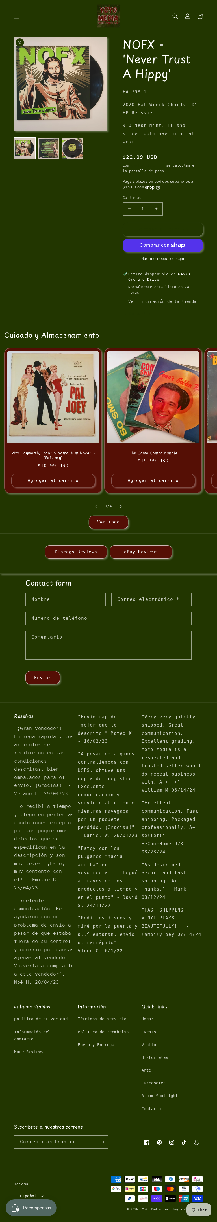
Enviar (42, 677)
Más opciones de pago (163, 259)
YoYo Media (151, 1209)
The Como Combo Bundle (153, 453)
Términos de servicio (102, 1019)
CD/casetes (154, 1083)
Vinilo (149, 1044)
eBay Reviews (141, 551)
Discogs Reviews (76, 551)
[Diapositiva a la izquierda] (96, 506)
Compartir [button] (140, 313)
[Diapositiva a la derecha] (121, 506)
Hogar (148, 1019)
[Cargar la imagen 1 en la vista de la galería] (24, 148)
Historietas (155, 1057)
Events (149, 1032)
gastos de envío (147, 165)
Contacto (151, 1108)
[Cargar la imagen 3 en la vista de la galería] (72, 148)
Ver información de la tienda (162, 301)
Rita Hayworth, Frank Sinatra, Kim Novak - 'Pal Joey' (53, 455)
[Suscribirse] (102, 1142)
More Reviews (28, 1051)
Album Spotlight (160, 1095)
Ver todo (108, 522)
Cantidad (132, 197)
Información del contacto (32, 1035)
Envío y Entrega (96, 1044)
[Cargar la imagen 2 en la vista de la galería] (48, 148)
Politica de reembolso (103, 1032)
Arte (146, 1070)
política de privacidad (41, 1019)
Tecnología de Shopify (183, 1209)
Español (28, 1196)
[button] (17, 16)
